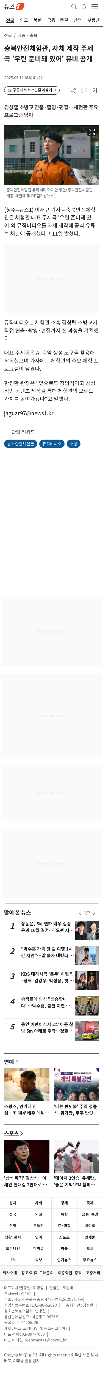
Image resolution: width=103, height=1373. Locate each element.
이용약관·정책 (70, 1272)
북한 (64, 1214)
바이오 (90, 1225)
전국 (8, 35)
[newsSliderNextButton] (93, 913)
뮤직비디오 (52, 443)
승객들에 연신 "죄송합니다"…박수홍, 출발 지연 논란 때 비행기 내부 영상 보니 (47, 1006)
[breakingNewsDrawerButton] (84, 6)
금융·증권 (90, 1214)
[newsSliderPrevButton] (80, 913)
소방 (73, 443)
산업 (12, 1225)
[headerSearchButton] (74, 6)
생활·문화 (13, 1237)
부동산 (38, 1225)
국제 (90, 1202)
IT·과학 (64, 1225)
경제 (64, 1202)
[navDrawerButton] (95, 6)
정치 (12, 1202)
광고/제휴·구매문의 (37, 1272)
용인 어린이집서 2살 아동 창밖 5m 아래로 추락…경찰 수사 (47, 1031)
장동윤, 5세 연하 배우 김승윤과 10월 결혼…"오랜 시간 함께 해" (47, 930)
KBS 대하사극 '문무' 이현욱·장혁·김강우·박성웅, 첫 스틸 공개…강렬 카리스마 (47, 980)
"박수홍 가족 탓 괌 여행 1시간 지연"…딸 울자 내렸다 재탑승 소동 (47, 955)
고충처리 (93, 1272)
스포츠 (11, 1133)
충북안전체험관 (20, 443)
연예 (9, 1062)
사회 (38, 1202)
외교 (38, 1214)
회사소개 (10, 1272)
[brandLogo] (14, 6)
